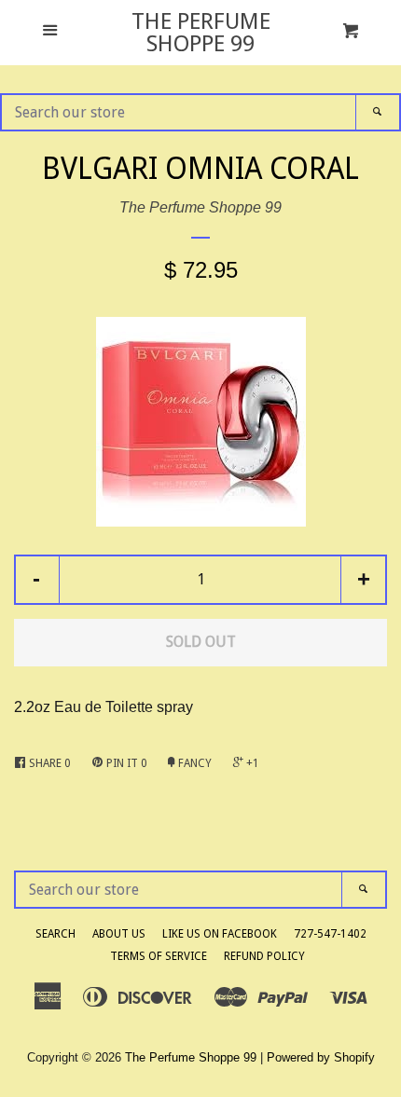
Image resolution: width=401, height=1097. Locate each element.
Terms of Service (158, 956)
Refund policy (264, 956)
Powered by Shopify (321, 1057)
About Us (118, 933)
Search (55, 933)
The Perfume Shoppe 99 (200, 32)
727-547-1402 (330, 933)
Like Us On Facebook (219, 933)
